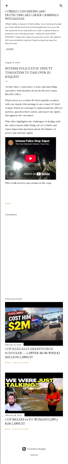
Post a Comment (20, 362)
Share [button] (7, 203)
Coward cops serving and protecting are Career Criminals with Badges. (32, 15)
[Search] (61, 5)
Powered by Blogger (36, 449)
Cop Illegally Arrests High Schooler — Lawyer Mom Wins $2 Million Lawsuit (32, 353)
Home (10, 49)
